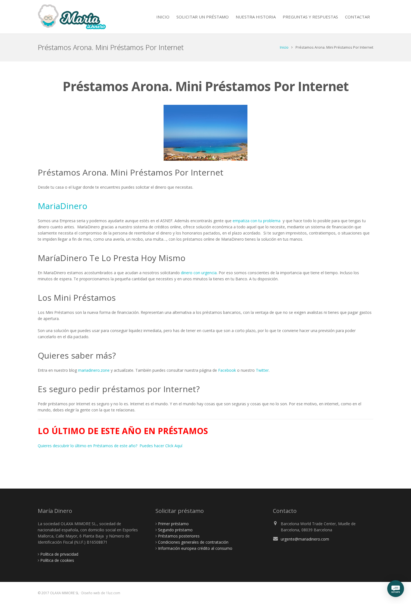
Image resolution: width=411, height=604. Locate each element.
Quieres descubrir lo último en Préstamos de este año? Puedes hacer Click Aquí (110, 445)
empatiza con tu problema (256, 220)
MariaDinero (62, 206)
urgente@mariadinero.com (305, 539)
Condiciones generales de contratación (193, 542)
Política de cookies (57, 560)
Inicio (284, 47)
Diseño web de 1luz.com (100, 593)
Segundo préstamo (175, 529)
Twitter (262, 370)
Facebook (227, 370)
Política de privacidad (59, 554)
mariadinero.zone (94, 370)
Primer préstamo (173, 523)
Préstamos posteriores (179, 536)
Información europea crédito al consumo (195, 548)
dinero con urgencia (199, 272)
